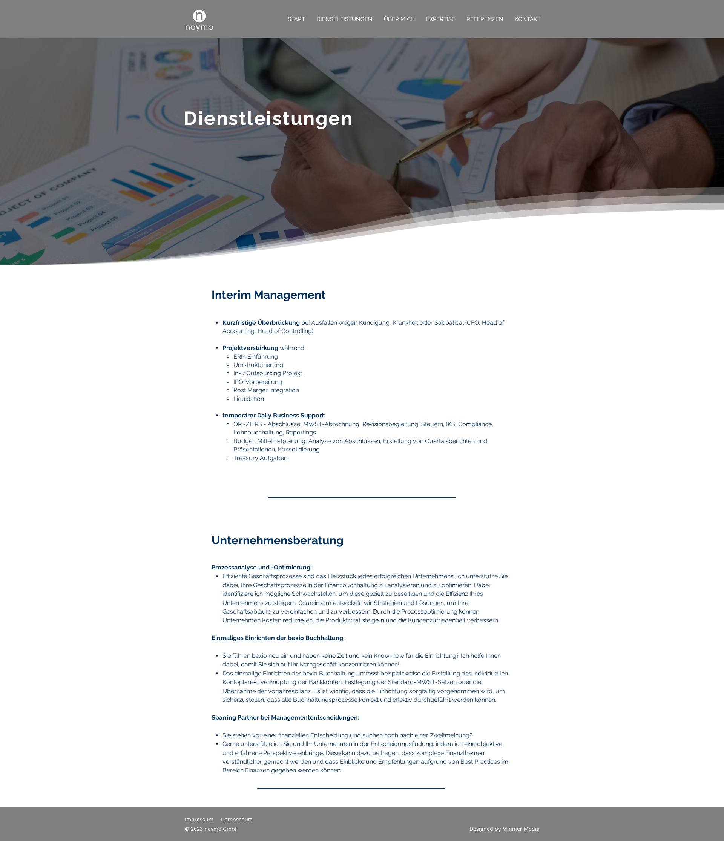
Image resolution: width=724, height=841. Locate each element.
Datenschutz (237, 819)
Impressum (199, 819)
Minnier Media (521, 828)
